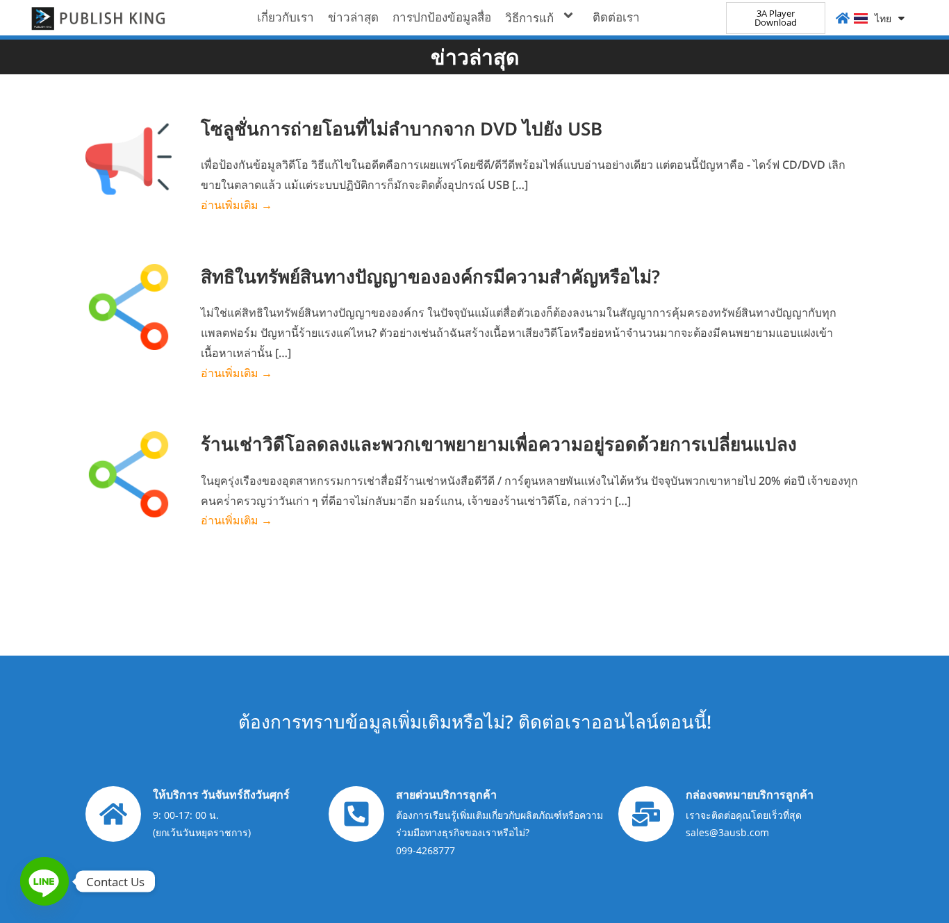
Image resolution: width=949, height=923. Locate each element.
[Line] (44, 881)
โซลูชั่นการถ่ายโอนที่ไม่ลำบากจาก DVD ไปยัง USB (401, 128)
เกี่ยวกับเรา (285, 17)
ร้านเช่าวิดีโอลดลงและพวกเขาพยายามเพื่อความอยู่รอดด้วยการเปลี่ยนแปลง (499, 443)
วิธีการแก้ (529, 18)
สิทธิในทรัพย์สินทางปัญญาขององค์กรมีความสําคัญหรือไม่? (430, 276)
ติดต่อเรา (616, 17)
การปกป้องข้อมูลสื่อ (442, 17)
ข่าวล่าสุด (353, 17)
